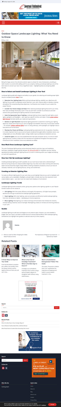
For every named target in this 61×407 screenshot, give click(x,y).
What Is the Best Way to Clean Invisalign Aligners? (13, 323)
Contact (32, 397)
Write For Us (33, 394)
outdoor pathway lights (17, 125)
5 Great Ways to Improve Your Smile (10, 261)
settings (44, 405)
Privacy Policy (33, 400)
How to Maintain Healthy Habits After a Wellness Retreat (14, 325)
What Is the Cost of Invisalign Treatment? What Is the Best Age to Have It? (29, 263)
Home (31, 386)
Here (17, 97)
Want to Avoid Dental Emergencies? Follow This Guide (50, 262)
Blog (3, 31)
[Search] (58, 23)
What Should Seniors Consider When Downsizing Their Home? (15, 328)
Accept (52, 404)
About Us (32, 389)
